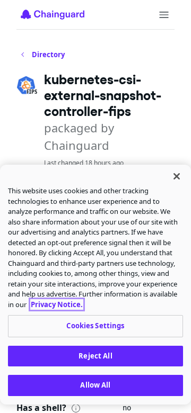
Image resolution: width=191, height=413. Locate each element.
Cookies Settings (95, 325)
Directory (48, 54)
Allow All (95, 385)
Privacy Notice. (57, 304)
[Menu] (164, 14)
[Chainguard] (52, 14)
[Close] (176, 176)
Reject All (95, 356)
